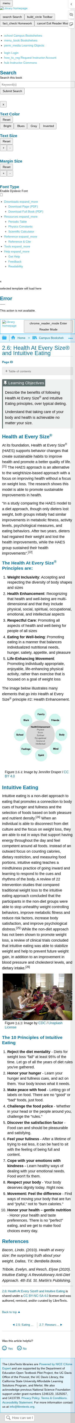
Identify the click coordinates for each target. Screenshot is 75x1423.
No (24, 1348)
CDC (42, 1023)
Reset (6, 119)
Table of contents (20, 371)
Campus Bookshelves (53, 338)
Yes (10, 1348)
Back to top (9, 1312)
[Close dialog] (2, 304)
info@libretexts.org (21, 1406)
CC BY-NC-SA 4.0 (35, 1295)
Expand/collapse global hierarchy (7, 338)
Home (21, 338)
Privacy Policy (30, 1398)
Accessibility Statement (17, 1402)
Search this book (11, 77)
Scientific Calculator (21, 231)
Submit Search (12, 91)
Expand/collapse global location (70, 336)
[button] (14, 261)
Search (8, 1418)
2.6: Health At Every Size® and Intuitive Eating (33, 1291)
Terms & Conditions (54, 1398)
